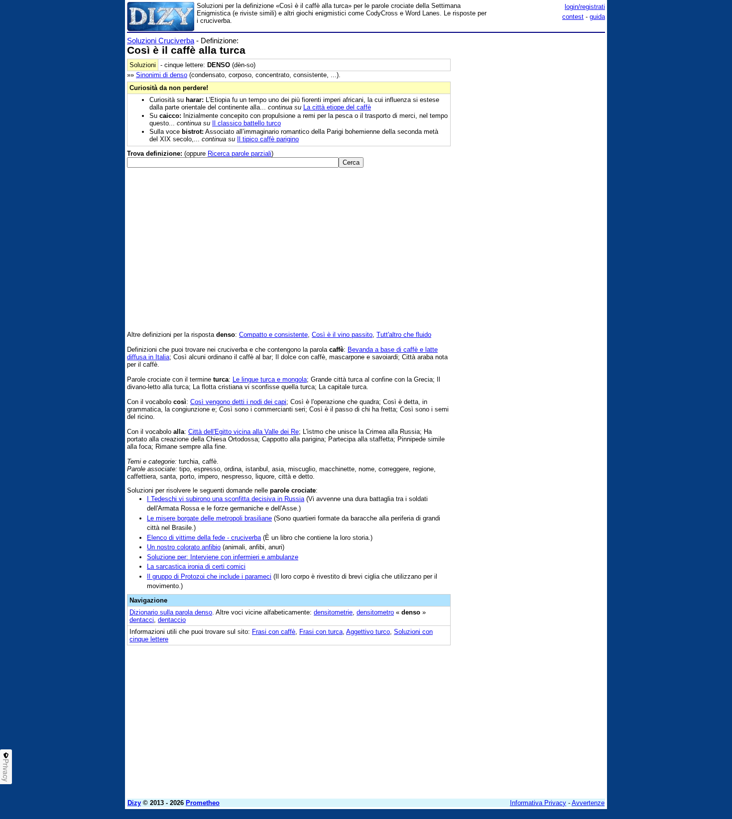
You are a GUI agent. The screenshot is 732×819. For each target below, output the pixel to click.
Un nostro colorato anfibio (184, 547)
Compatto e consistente (273, 334)
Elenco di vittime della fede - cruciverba (204, 537)
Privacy (6, 770)
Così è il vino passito (342, 334)
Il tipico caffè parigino (268, 139)
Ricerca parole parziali (239, 153)
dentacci (141, 619)
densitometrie (333, 612)
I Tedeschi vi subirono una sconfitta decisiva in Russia (225, 499)
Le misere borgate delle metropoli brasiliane (209, 518)
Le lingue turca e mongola (270, 379)
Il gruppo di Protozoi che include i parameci (209, 576)
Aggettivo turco (368, 631)
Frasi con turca (321, 631)
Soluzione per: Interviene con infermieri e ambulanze (222, 557)
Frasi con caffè (273, 631)
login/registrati (585, 6)
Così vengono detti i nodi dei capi (238, 402)
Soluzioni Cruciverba (160, 40)
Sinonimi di (161, 75)
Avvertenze (588, 803)
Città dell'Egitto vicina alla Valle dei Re (243, 431)
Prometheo (203, 803)
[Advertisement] (530, 185)
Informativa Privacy (538, 803)
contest (573, 16)
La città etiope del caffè (337, 107)
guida (597, 16)
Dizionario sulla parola (170, 612)
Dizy (134, 803)
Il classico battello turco (246, 123)
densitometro (375, 612)
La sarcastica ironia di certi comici (196, 566)
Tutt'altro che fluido (403, 334)
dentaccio (172, 619)
